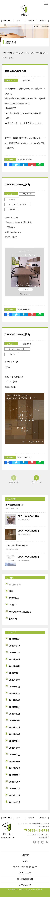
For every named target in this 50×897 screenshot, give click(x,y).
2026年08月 (15, 639)
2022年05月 (15, 782)
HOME (35, 26)
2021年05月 (14, 802)
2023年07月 (15, 727)
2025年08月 (15, 680)
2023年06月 (15, 734)
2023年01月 (14, 754)
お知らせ (26, 81)
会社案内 (25, 855)
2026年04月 (15, 646)
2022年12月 (14, 761)
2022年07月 (14, 775)
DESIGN (31, 21)
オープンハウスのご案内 (17, 204)
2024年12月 (14, 686)
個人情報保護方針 (25, 879)
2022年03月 (15, 788)
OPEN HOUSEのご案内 (17, 184)
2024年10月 (14, 693)
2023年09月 (15, 720)
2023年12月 (14, 714)
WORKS (42, 21)
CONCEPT (7, 21)
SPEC (19, 21)
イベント (12, 199)
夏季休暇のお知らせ (15, 71)
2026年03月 (15, 652)
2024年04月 (15, 700)
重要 (11, 591)
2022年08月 (15, 768)
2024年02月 (15, 707)
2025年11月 (14, 666)
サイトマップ (25, 873)
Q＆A (25, 861)
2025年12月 (14, 659)
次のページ (36, 482)
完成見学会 (27, 194)
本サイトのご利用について (25, 867)
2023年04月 (15, 741)
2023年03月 (15, 748)
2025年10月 (14, 673)
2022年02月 (14, 795)
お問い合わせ (25, 885)
